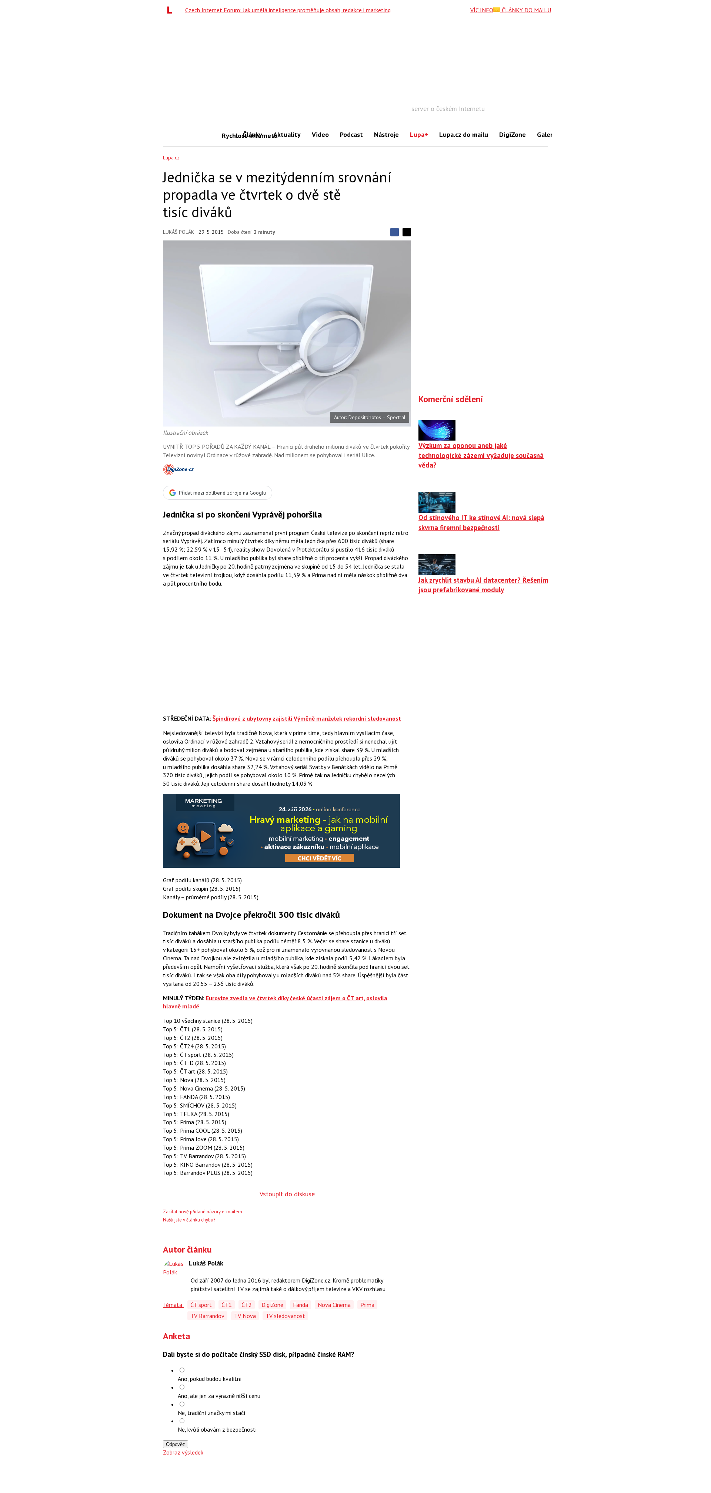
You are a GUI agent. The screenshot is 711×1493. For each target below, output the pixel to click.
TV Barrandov (207, 1316)
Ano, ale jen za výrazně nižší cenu (219, 1395)
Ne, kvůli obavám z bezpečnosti (217, 1429)
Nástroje (386, 134)
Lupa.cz (171, 157)
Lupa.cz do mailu (463, 134)
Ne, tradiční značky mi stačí (212, 1412)
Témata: (173, 1304)
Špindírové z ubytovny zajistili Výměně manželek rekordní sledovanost (307, 718)
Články (252, 134)
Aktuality (287, 134)
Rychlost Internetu (229, 135)
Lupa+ (419, 134)
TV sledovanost (285, 1316)
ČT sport (201, 1304)
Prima (367, 1304)
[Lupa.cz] (171, 10)
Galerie (547, 134)
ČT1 (226, 1304)
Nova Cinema (334, 1304)
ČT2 (246, 1304)
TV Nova (245, 1316)
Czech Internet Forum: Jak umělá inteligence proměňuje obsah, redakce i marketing (288, 10)
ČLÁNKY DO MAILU (525, 10)
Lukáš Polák (178, 232)
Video (320, 134)
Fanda (300, 1304)
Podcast (351, 134)
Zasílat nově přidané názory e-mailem (202, 1212)
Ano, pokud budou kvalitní (210, 1378)
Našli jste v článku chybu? (189, 1220)
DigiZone (512, 134)
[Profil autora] (174, 1271)
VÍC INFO (481, 10)
